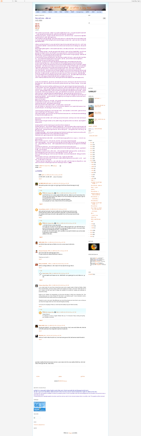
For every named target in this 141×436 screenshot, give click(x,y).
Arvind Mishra (42, 209)
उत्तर (41, 190)
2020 (91, 144)
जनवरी (92, 227)
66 (37, 405)
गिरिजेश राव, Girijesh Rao (48, 193)
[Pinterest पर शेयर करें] (41, 20)
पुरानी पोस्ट (83, 376)
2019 (91, 146)
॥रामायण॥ (44, 12)
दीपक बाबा (41, 335)
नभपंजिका (66, 12)
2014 (91, 156)
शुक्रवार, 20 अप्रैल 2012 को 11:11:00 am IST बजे (52, 174)
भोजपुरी (72, 12)
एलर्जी (92, 221)
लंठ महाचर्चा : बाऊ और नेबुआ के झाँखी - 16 (96, 203)
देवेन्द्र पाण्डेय (41, 325)
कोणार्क (56, 12)
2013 (91, 158)
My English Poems (80, 12)
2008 (91, 236)
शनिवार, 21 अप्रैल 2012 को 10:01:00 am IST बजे (55, 242)
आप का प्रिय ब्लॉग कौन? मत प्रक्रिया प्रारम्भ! (100, 106)
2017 (91, 150)
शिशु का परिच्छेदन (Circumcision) (98, 113)
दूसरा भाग (37, 25)
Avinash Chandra (43, 250)
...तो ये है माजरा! (94, 211)
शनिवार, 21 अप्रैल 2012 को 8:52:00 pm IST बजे (58, 263)
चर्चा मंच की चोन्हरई (98, 128)
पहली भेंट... (93, 189)
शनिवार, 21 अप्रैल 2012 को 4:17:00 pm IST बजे (58, 250)
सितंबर (92, 168)
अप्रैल (92, 178)
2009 (91, 234)
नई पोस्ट (38, 376)
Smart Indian (45, 273)
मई (92, 176)
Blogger (70, 433)
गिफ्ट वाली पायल (94, 206)
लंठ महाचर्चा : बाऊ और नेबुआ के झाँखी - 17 (96, 183)
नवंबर (92, 164)
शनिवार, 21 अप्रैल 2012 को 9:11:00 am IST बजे (66, 223)
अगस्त (92, 170)
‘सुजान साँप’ (96, 263)
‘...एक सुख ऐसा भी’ (98, 264)
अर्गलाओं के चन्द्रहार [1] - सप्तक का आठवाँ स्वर (96, 194)
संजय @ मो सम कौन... (43, 263)
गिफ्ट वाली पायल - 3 (95, 196)
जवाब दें (40, 178)
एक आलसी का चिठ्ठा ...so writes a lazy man (70, 8)
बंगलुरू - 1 (93, 180)
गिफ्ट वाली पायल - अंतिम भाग (96, 185)
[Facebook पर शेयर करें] (40, 20)
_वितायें (93, 12)
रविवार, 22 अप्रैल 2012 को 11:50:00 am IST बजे (59, 285)
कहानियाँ (87, 12)
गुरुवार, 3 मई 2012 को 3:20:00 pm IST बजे (52, 335)
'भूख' (95, 260)
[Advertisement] (97, 62)
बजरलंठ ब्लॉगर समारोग (93, 135)
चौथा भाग (37, 28)
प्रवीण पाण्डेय (41, 242)
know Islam (99, 12)
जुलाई (92, 172)
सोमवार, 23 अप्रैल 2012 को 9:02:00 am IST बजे (66, 312)
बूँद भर (92, 213)
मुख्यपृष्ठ (60, 376)
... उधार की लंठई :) (94, 198)
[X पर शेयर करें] (38, 20)
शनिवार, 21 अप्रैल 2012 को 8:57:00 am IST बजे (66, 193)
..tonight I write (94, 215)
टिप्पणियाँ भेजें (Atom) (63, 381)
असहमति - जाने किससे (92, 126)
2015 (91, 154)
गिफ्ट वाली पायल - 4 (95, 191)
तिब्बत (61, 12)
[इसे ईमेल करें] (36, 20)
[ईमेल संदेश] (60, 165)
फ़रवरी (92, 225)
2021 (91, 142)
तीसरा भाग (37, 27)
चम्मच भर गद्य (93, 217)
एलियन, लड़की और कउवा (95, 219)
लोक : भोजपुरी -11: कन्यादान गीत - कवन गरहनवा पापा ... (96, 208)
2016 (91, 152)
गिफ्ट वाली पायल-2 (94, 200)
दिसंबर (92, 162)
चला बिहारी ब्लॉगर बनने (43, 183)
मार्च (92, 223)
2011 (91, 230)
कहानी (40, 167)
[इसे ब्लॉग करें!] (37, 20)
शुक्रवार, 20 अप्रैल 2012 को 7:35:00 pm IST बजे (56, 209)
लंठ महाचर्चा (90, 274)
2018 (91, 148)
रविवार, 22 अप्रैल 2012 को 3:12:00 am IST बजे (59, 273)
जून (92, 174)
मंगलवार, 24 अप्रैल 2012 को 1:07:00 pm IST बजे (55, 325)
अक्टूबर (92, 166)
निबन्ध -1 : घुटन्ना (94, 187)
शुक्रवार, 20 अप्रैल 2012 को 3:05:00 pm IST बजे (58, 183)
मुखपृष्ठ (38, 12)
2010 (91, 232)
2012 (91, 160)
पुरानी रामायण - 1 (98, 98)
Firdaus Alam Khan (43, 285)
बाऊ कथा (50, 12)
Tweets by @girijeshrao (39, 424)
